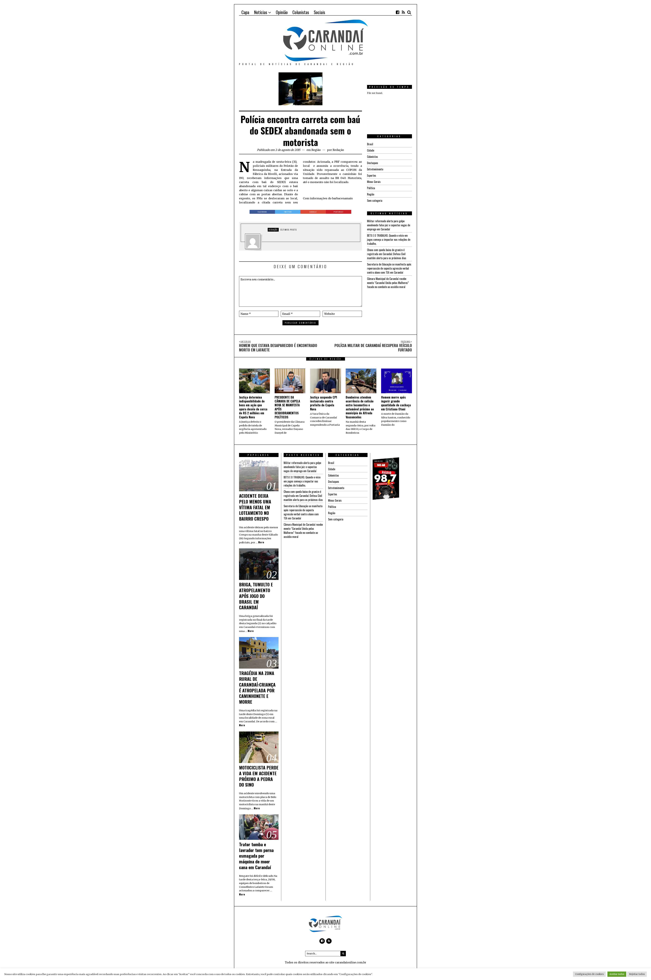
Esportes (371, 175)
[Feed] (403, 12)
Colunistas (372, 157)
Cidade (370, 150)
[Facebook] (397, 12)
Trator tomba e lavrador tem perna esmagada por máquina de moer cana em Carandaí (256, 855)
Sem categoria (374, 201)
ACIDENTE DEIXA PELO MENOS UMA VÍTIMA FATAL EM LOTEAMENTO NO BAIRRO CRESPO (255, 507)
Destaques (372, 163)
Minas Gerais (374, 182)
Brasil (370, 144)
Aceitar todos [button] (616, 974)
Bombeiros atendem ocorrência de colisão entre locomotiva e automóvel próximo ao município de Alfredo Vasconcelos (360, 407)
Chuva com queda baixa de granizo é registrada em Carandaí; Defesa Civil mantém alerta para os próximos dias (386, 254)
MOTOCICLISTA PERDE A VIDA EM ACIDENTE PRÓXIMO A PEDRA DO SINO (258, 776)
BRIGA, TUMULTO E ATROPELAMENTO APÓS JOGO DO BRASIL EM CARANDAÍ (256, 596)
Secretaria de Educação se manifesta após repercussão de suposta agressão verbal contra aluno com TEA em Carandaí (389, 268)
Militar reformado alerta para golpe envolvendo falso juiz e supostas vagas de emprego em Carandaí (388, 225)
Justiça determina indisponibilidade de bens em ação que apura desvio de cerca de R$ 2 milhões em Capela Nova (253, 407)
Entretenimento (375, 169)
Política (371, 188)
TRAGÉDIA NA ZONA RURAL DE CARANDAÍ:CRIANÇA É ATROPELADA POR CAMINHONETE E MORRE (257, 687)
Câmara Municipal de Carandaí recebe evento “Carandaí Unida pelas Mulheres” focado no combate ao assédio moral (388, 283)
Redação (338, 150)
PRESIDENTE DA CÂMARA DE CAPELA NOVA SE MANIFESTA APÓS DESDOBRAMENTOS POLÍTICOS (287, 407)
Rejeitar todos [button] (637, 974)
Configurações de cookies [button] (589, 974)
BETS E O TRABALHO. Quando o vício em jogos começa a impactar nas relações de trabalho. (388, 239)
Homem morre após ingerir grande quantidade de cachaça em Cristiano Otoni (396, 403)
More (261, 542)
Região (316, 150)
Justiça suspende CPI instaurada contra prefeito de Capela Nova (323, 403)
